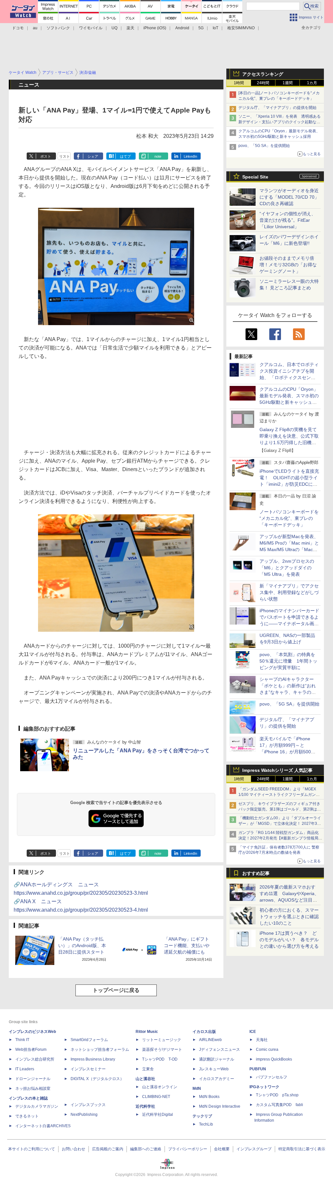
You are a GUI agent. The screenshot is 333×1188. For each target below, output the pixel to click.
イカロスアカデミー (216, 1078)
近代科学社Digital (157, 1114)
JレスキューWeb (214, 1069)
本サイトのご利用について (31, 1149)
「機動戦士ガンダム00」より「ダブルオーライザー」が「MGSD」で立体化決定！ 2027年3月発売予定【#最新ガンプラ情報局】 (279, 823)
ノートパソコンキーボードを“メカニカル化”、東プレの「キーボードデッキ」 (289, 518)
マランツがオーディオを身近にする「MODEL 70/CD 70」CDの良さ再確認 (289, 197)
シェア (92, 156)
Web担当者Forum (31, 1049)
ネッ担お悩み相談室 (32, 1088)
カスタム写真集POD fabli (279, 1104)
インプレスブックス (88, 1104)
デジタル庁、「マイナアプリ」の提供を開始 (277, 107)
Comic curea (267, 1049)
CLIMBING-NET (156, 1096)
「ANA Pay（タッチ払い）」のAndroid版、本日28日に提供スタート (82, 945)
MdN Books (209, 1096)
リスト (64, 156)
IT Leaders (24, 1069)
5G (201, 28)
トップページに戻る (116, 990)
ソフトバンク (58, 28)
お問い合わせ (73, 1149)
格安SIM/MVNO (241, 28)
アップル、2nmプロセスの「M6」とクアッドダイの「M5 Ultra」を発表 (287, 568)
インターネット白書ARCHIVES (43, 1126)
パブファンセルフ (271, 1077)
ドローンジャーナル (32, 1078)
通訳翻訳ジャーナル (216, 1059)
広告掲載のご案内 (107, 1149)
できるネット (27, 1116)
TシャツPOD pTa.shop (277, 1095)
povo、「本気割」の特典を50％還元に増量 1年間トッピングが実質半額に (288, 661)
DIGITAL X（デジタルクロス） (97, 1078)
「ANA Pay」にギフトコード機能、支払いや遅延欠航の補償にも (186, 945)
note (157, 156)
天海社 (262, 1039)
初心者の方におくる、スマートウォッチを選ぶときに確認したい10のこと (289, 916)
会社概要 (222, 1149)
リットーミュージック (161, 1039)
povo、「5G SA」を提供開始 (264, 145)
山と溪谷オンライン (159, 1087)
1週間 (288, 83)
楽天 (130, 28)
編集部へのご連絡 (145, 1149)
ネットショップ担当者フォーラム (100, 1049)
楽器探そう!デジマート (162, 1049)
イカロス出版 (204, 1031)
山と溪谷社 (145, 1078)
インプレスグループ (254, 1149)
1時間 (239, 83)
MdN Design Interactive (219, 1106)
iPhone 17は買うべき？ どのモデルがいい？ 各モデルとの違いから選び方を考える (289, 940)
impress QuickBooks (274, 1059)
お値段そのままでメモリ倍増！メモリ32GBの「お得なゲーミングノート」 (288, 265)
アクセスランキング (262, 74)
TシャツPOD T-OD (160, 1059)
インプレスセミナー (88, 1069)
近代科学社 (145, 1106)
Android (182, 28)
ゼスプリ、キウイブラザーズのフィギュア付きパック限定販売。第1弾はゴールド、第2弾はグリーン (279, 809)
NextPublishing (84, 1114)
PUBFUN (257, 1069)
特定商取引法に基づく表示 (301, 1149)
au (35, 28)
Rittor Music (147, 1031)
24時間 (263, 83)
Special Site (255, 176)
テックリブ (202, 1116)
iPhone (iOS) (154, 28)
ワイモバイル (90, 28)
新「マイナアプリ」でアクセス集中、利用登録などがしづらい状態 (289, 592)
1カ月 (312, 83)
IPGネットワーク (264, 1087)
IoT (215, 28)
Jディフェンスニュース (219, 1049)
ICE (252, 1031)
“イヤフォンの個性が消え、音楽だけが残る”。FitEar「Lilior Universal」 (288, 220)
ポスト (45, 156)
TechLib (206, 1124)
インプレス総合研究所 (34, 1059)
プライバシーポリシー (187, 1149)
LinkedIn (190, 156)
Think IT (22, 1039)
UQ (114, 28)
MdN (197, 1088)
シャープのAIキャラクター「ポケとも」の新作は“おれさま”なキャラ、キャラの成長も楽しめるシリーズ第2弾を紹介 (288, 692)
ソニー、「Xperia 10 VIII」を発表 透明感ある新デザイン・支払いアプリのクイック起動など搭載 (279, 122)
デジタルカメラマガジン (36, 1106)
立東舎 (148, 1069)
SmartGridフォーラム (89, 1039)
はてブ (125, 156)
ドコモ (18, 28)
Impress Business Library (93, 1059)
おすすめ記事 (256, 873)
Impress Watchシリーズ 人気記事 (277, 770)
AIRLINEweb (210, 1039)
